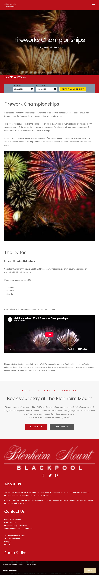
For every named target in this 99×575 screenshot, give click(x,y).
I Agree (89, 570)
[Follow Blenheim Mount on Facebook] (43, 476)
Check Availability (73, 89)
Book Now (36, 426)
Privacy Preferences (10, 570)
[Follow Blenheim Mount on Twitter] (50, 476)
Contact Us (62, 426)
